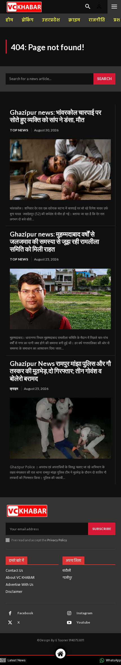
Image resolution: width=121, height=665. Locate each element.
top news (19, 130)
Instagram (84, 613)
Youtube (83, 622)
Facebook (25, 613)
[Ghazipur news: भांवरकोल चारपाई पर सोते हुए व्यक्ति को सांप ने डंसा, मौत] (60, 169)
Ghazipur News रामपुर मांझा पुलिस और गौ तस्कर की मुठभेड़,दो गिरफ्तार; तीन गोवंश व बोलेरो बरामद (60, 370)
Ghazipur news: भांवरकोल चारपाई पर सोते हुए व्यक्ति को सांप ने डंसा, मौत (55, 115)
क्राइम (14, 388)
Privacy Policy (57, 540)
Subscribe (101, 529)
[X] (10, 622)
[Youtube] (69, 622)
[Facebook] (10, 613)
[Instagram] (69, 613)
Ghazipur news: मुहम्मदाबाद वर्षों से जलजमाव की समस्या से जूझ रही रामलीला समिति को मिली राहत (54, 241)
